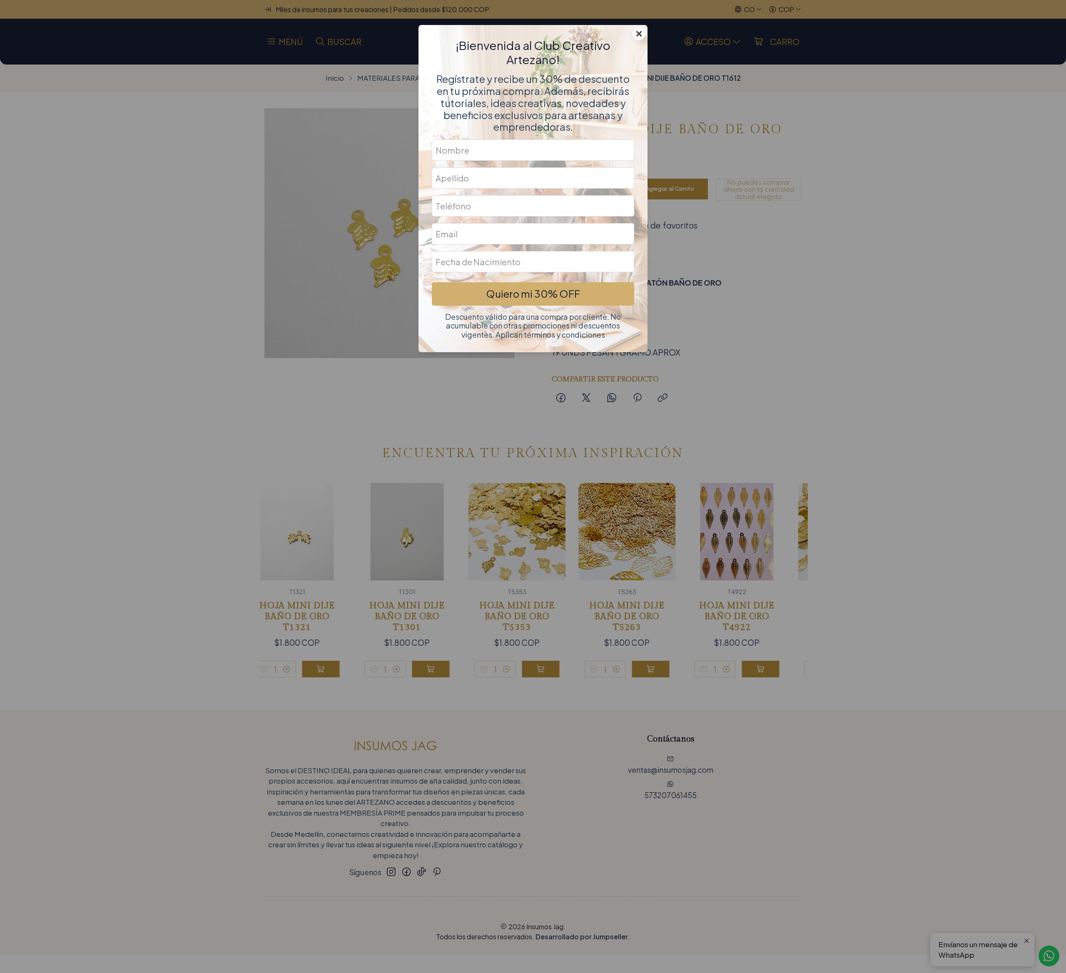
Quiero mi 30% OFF (533, 293)
